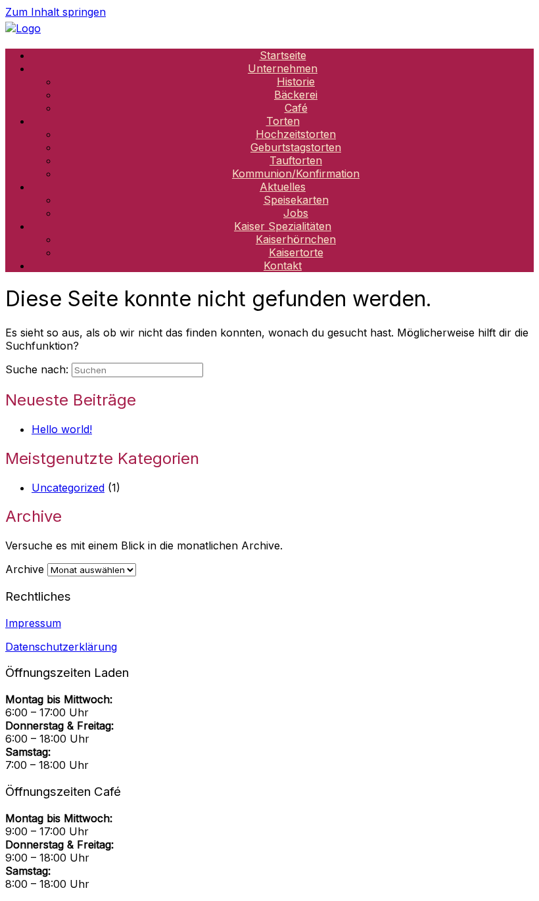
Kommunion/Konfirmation (296, 173)
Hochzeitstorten (296, 134)
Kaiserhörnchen (296, 239)
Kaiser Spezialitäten (282, 226)
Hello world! (62, 429)
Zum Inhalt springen (55, 11)
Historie (296, 81)
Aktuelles (283, 186)
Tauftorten (296, 160)
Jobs (295, 212)
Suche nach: (36, 369)
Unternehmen (282, 68)
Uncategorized (68, 487)
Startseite (283, 55)
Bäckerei (295, 94)
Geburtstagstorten (295, 147)
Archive (24, 569)
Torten (283, 120)
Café (296, 107)
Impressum (33, 623)
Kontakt (283, 265)
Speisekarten (296, 199)
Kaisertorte (296, 252)
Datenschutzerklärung (61, 646)
